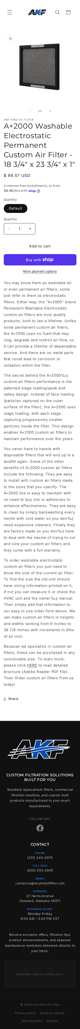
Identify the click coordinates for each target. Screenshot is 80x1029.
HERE (32, 665)
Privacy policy (25, 1013)
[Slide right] (50, 111)
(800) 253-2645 (40, 870)
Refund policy (32, 1021)
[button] (9, 12)
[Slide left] (30, 111)
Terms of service (52, 1013)
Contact (52, 1021)
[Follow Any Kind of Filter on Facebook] (40, 828)
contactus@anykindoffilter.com (40, 883)
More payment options (40, 271)
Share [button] (13, 699)
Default (15, 208)
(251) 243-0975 (39, 857)
